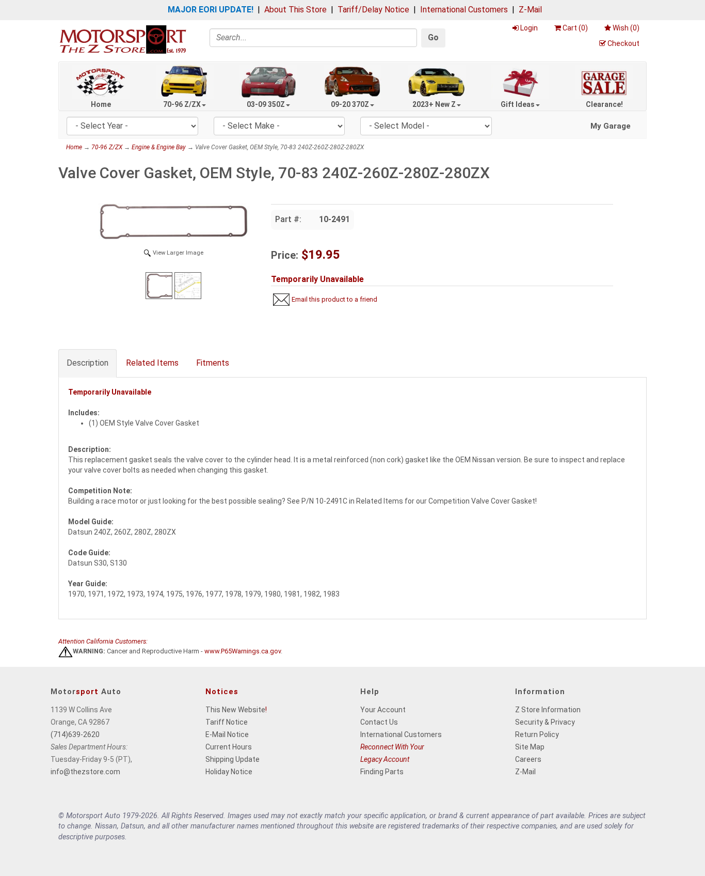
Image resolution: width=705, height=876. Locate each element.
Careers (528, 759)
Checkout (623, 43)
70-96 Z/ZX (182, 104)
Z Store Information (548, 710)
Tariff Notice (226, 722)
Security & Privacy (545, 722)
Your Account (383, 710)
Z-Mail (530, 9)
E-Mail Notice (227, 734)
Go (433, 37)
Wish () (626, 28)
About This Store (295, 9)
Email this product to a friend (334, 299)
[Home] (122, 39)
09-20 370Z (350, 104)
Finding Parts (382, 772)
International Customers (464, 9)
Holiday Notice (228, 772)
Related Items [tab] (152, 363)
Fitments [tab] (212, 363)
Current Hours (228, 747)
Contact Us (379, 722)
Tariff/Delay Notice (373, 9)
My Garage (610, 126)
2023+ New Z (434, 104)
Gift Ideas (518, 104)
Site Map (529, 747)
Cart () (575, 28)
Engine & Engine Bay (159, 147)
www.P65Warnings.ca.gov (242, 651)
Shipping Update (232, 759)
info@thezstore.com (85, 772)
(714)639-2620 (75, 734)
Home (101, 104)
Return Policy (537, 734)
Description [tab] (87, 363)
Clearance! (604, 104)
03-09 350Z (266, 104)
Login (529, 28)
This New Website (235, 710)
